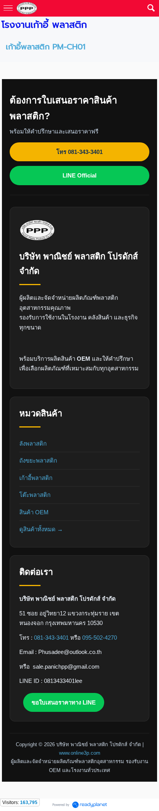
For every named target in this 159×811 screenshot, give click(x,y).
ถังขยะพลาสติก (38, 460)
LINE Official (79, 175)
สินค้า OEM (34, 512)
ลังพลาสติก (33, 443)
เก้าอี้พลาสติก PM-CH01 (45, 46)
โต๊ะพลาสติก (35, 495)
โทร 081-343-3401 (79, 152)
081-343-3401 (51, 637)
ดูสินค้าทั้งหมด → (41, 529)
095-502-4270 (99, 637)
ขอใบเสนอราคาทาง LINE (64, 702)
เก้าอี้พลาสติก (35, 478)
